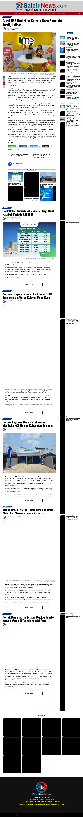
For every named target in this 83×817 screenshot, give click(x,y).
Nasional (58, 13)
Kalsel (39, 13)
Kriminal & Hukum (28, 13)
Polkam (34, 13)
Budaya (48, 13)
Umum (17, 149)
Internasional (65, 13)
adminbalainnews (11, 29)
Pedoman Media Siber (66, 815)
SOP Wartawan (52, 815)
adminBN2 (10, 302)
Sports (53, 13)
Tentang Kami (45, 815)
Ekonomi (21, 13)
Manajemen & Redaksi (37, 815)
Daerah (43, 13)
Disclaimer (58, 815)
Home (16, 13)
